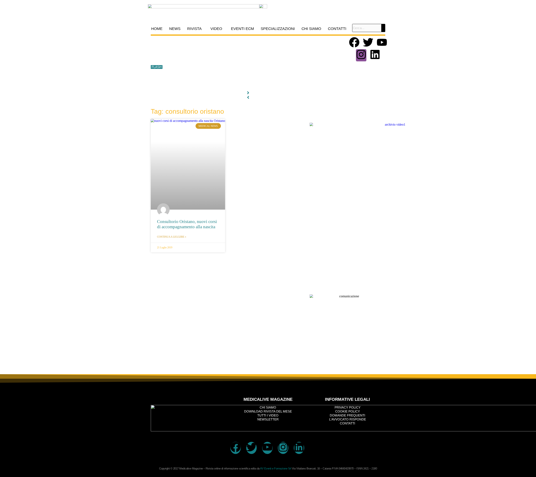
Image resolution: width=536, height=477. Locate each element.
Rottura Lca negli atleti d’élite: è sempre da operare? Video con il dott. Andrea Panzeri (222, 86)
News (174, 29)
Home (156, 29)
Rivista (194, 29)
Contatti (337, 29)
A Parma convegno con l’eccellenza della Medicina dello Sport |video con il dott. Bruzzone (224, 76)
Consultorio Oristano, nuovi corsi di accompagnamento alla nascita (187, 224)
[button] (195, 28)
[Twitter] (368, 43)
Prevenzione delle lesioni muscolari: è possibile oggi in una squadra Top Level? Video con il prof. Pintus (234, 67)
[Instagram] (361, 55)
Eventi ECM (242, 29)
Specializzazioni (278, 29)
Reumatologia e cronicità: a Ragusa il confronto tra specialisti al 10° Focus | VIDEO (220, 48)
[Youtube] (382, 43)
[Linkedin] (375, 55)
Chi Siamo (311, 29)
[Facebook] (354, 43)
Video (216, 29)
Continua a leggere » (171, 236)
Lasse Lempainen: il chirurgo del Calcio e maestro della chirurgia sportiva (213, 57)
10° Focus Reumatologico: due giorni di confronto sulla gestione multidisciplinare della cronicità (228, 39)
